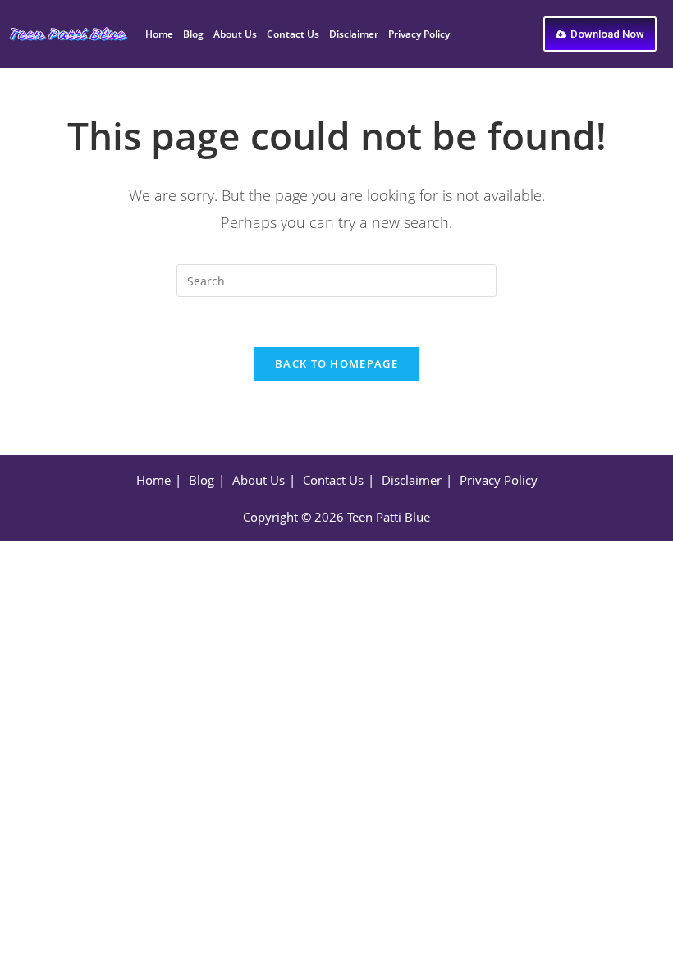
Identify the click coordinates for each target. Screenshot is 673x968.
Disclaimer (353, 34)
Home (159, 34)
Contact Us (293, 34)
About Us (235, 34)
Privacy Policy (419, 34)
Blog (193, 34)
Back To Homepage (336, 363)
